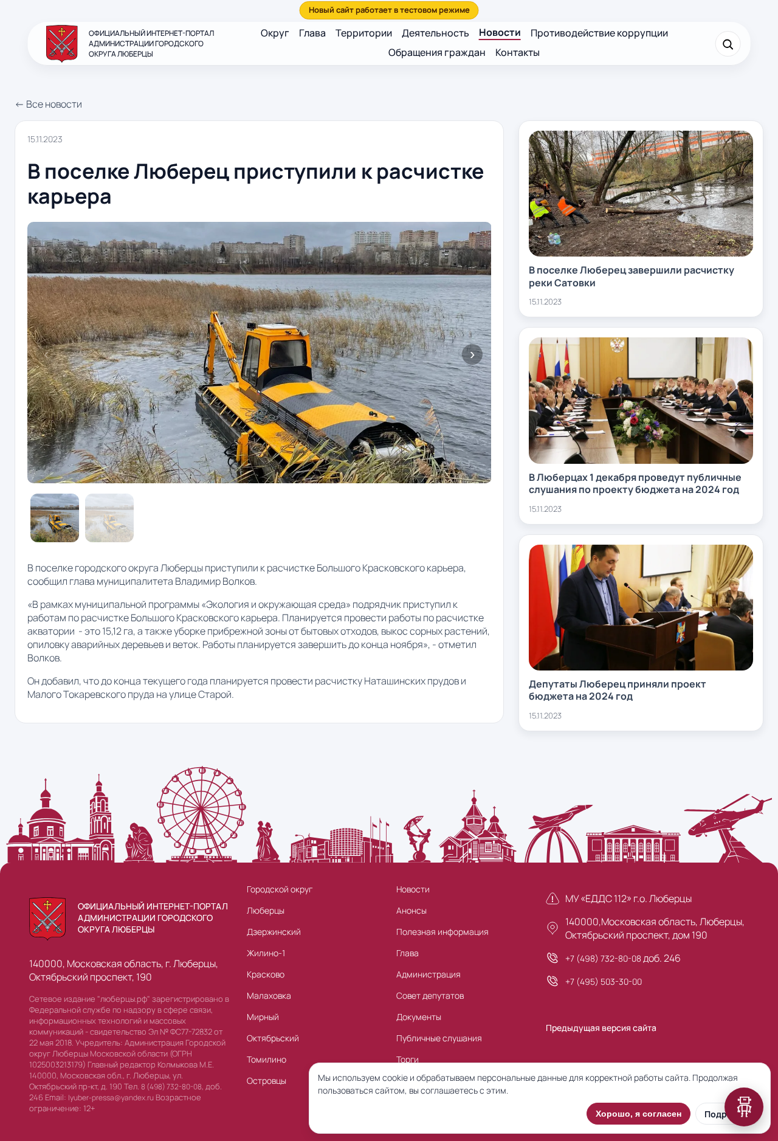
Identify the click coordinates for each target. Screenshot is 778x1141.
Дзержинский (274, 931)
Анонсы (411, 910)
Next (472, 354)
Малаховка (269, 995)
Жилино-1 (266, 953)
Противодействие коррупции (599, 33)
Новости (500, 32)
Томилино (266, 1059)
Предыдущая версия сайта (601, 1027)
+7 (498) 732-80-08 (603, 958)
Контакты (517, 52)
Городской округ (279, 889)
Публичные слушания (439, 1038)
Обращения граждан (437, 52)
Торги (407, 1059)
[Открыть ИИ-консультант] (744, 1107)
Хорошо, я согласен (638, 1114)
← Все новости (48, 104)
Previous (46, 354)
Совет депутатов (430, 995)
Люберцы (265, 910)
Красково (265, 974)
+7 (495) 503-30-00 (603, 981)
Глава (312, 33)
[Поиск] (727, 44)
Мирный (263, 1016)
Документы (418, 1016)
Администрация (428, 974)
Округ (275, 33)
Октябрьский (273, 1038)
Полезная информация (442, 931)
